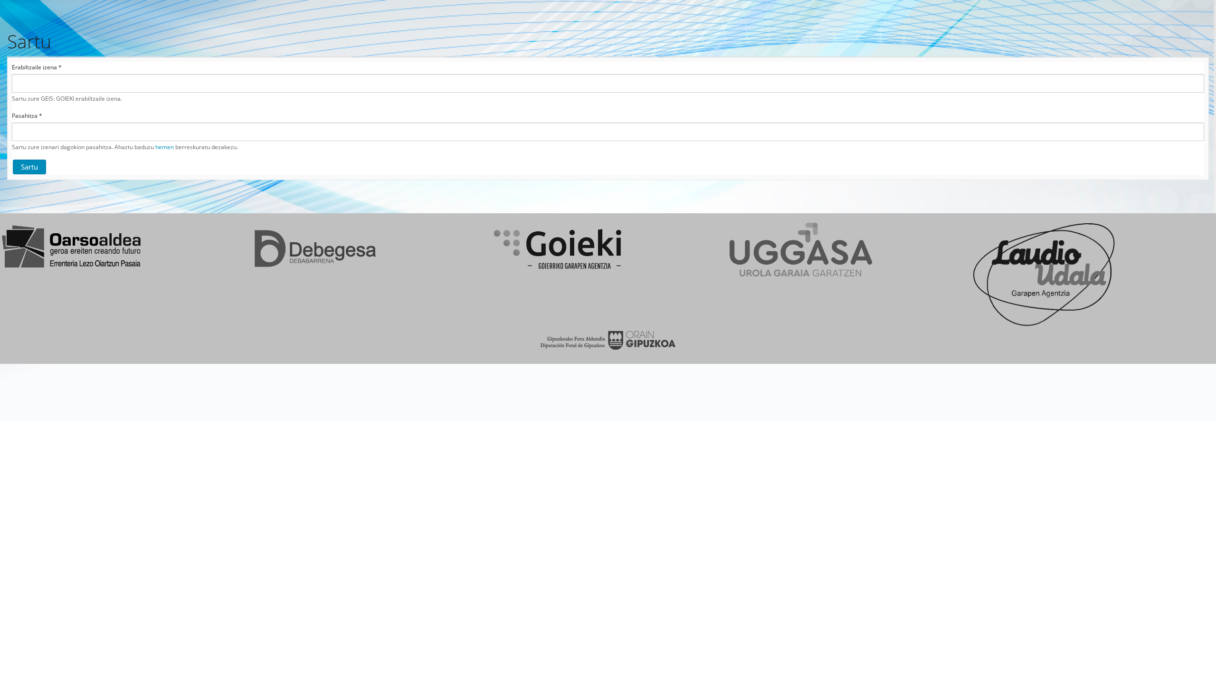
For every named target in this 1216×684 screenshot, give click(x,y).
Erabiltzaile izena (37, 67)
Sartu (29, 166)
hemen (164, 147)
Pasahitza (27, 116)
